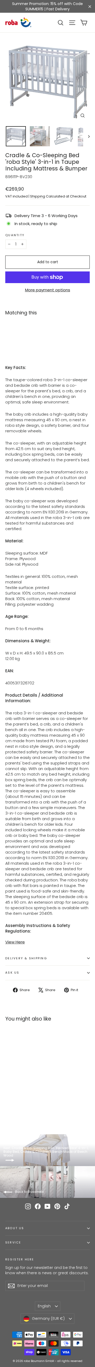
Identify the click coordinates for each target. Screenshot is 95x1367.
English (44, 1306)
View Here (15, 942)
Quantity (15, 235)
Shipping (37, 196)
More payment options (47, 290)
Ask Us (12, 972)
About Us (14, 1228)
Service (13, 1243)
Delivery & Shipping (26, 958)
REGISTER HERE (19, 1259)
